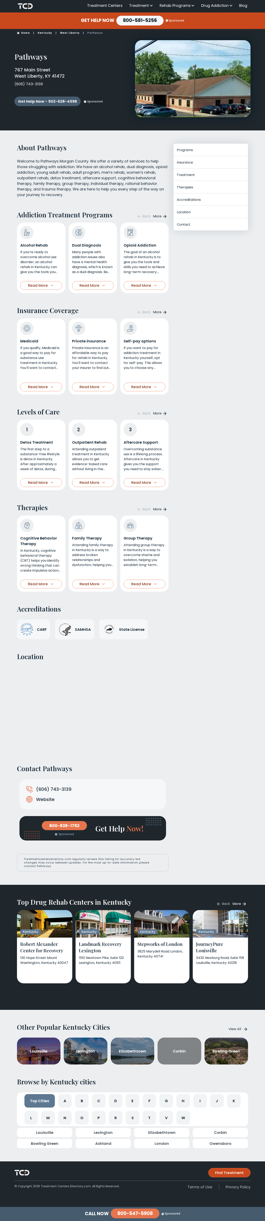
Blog (243, 5)
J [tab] (217, 1100)
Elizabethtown (162, 1132)
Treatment (139, 5)
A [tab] (65, 1100)
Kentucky (45, 33)
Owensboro (220, 1143)
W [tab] (183, 1117)
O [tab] (81, 1117)
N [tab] (65, 1117)
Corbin (220, 1132)
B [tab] (82, 1100)
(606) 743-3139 (28, 84)
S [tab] (132, 1117)
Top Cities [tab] (39, 1100)
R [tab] (115, 1117)
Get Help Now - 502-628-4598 (47, 101)
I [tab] (200, 1100)
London (162, 1143)
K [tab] (234, 1100)
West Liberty (70, 33)
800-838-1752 (64, 825)
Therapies (185, 187)
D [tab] (115, 1100)
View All (235, 1029)
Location (184, 212)
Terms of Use (200, 1187)
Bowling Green (44, 1143)
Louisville (44, 1132)
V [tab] (166, 1117)
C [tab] (98, 1100)
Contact (183, 224)
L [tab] (31, 1117)
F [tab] (149, 1100)
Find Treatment (229, 1172)
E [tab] (132, 1100)
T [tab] (149, 1117)
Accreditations (189, 199)
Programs (185, 150)
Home (25, 33)
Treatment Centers (105, 5)
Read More (38, 285)
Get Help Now (97, 20)
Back (146, 216)
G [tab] (166, 1100)
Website (45, 799)
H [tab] (183, 1100)
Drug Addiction (215, 5)
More (157, 216)
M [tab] (48, 1117)
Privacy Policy (238, 1187)
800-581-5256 (140, 20)
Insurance (185, 162)
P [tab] (99, 1117)
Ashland (103, 1143)
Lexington (103, 1132)
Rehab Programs (175, 5)
